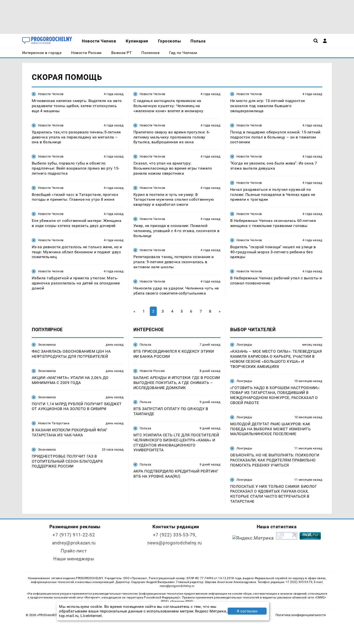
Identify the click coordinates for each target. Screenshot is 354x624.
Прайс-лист (74, 551)
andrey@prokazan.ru (74, 543)
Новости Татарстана (53, 423)
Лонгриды (244, 344)
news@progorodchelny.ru (174, 543)
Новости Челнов (50, 94)
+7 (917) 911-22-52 (73, 535)
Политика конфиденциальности (300, 615)
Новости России (152, 371)
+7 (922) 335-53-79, (175, 535)
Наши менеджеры (73, 559)
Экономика (47, 344)
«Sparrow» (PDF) (181, 601)
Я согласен (247, 611)
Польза (145, 344)
